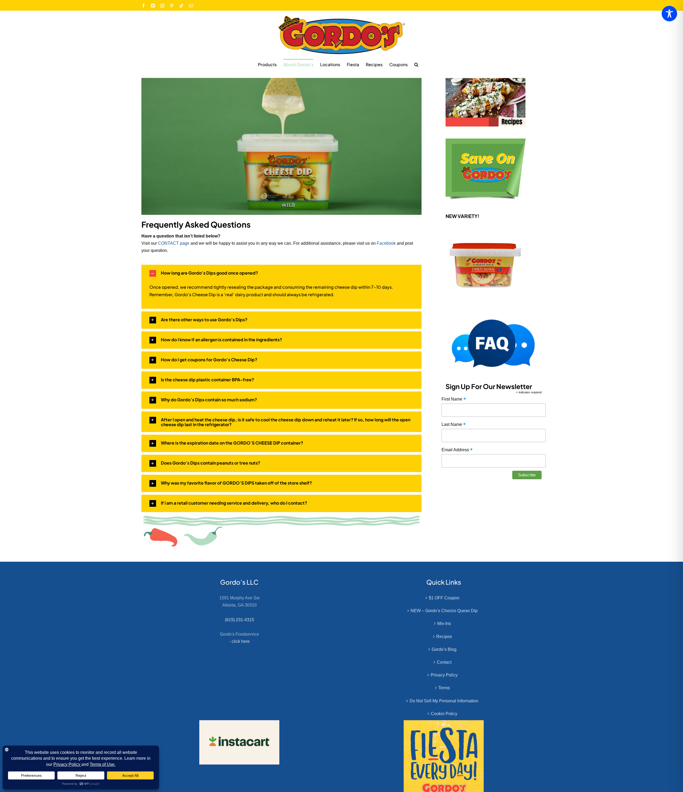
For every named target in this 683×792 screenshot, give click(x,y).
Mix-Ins (444, 623)
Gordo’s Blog (444, 649)
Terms (444, 688)
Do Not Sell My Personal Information (444, 701)
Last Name (454, 424)
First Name (454, 399)
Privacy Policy (444, 675)
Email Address (457, 450)
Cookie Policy (444, 713)
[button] (416, 64)
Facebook (386, 243)
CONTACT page (173, 243)
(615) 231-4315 (239, 619)
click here (241, 641)
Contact (444, 662)
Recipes (444, 636)
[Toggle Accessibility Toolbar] (669, 13)
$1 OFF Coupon (444, 598)
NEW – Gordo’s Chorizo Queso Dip (444, 610)
